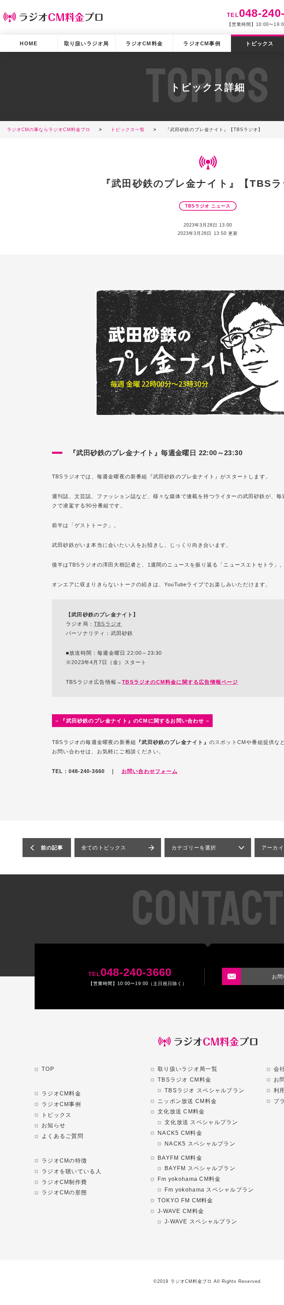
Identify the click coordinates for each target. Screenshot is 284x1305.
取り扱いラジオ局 (86, 43)
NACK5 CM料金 (180, 1133)
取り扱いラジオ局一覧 (188, 1069)
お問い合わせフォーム (150, 771)
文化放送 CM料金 (181, 1111)
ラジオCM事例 (201, 43)
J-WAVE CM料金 (181, 1211)
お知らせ (53, 1125)
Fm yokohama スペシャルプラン (209, 1190)
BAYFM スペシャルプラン (200, 1168)
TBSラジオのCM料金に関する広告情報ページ (180, 682)
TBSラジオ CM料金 (184, 1080)
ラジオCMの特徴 (64, 1161)
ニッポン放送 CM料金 (187, 1101)
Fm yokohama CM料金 (189, 1179)
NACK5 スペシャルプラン (200, 1144)
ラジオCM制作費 (64, 1182)
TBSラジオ (108, 624)
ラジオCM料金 (144, 43)
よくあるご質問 (62, 1136)
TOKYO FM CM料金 (185, 1200)
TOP (48, 1069)
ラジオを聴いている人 (71, 1171)
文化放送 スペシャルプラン (201, 1122)
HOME (28, 43)
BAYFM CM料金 (180, 1158)
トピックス (56, 1115)
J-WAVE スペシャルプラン (201, 1221)
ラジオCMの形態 (64, 1192)
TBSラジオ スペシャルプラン (205, 1090)
